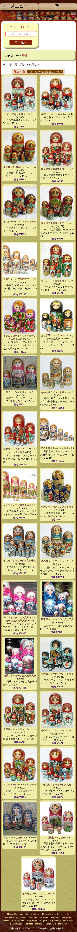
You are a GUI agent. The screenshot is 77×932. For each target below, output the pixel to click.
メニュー (19, 6)
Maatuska (33, 917)
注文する (19, 71)
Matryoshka (12, 914)
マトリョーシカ (62, 914)
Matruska (39, 924)
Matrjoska (43, 920)
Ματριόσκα (68, 920)
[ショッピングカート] (57, 6)
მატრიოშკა (55, 920)
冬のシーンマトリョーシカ (20, 392)
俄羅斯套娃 (32, 920)
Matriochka (35, 914)
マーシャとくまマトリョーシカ (57, 281)
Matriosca (29, 924)
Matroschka (47, 914)
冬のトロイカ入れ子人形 (53, 448)
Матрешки (9, 917)
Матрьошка (20, 920)
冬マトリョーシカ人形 (53, 114)
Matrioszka (8, 920)
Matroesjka (66, 917)
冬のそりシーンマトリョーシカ (38, 893)
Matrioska (24, 914)
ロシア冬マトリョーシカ (20, 114)
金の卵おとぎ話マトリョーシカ (19, 167)
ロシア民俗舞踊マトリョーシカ (57, 169)
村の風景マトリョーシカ (57, 837)
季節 (25, 55)
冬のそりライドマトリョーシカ (57, 392)
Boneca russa (16, 924)
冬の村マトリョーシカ (15, 837)
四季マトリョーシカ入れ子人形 (19, 675)
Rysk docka (21, 917)
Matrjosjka (43, 917)
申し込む (21, 42)
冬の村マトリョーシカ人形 (57, 784)
